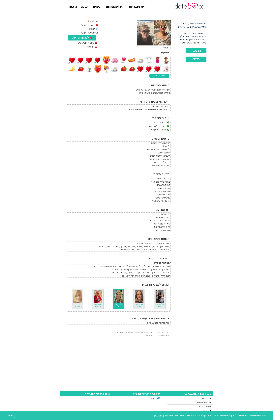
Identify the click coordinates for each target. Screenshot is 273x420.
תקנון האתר (205, 398)
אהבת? (90, 47)
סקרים (97, 7)
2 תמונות (167, 47)
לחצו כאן (158, 415)
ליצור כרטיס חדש (190, 42)
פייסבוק (154, 398)
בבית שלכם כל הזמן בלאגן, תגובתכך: (153, 272)
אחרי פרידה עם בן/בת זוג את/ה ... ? (154, 266)
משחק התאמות (114, 7)
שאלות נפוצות (204, 406)
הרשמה (73, 7)
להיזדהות (202, 39)
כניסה (84, 7)
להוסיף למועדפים (86, 43)
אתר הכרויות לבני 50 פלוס (158, 323)
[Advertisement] (191, 115)
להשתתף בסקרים (162, 263)
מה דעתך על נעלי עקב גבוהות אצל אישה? (151, 269)
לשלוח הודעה (80, 37)
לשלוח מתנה (158, 75)
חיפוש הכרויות (137, 7)
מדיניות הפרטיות (203, 402)
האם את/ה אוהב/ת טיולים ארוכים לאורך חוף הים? (148, 276)
